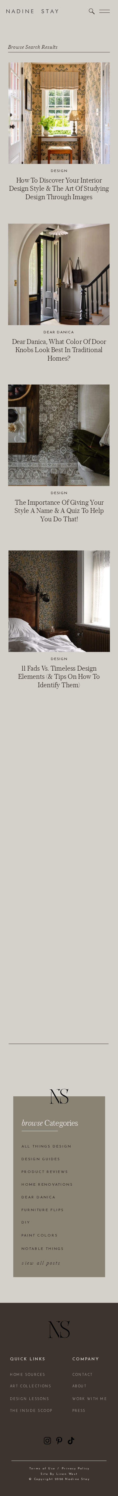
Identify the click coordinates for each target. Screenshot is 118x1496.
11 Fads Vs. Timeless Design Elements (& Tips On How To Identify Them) (59, 676)
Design (59, 171)
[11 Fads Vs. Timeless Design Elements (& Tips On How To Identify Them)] (59, 601)
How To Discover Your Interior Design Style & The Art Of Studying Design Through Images (59, 188)
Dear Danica (59, 332)
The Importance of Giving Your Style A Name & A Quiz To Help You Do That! (59, 510)
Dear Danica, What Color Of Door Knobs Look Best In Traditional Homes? (59, 349)
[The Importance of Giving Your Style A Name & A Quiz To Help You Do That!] (59, 435)
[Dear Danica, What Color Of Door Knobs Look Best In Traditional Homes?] (59, 274)
